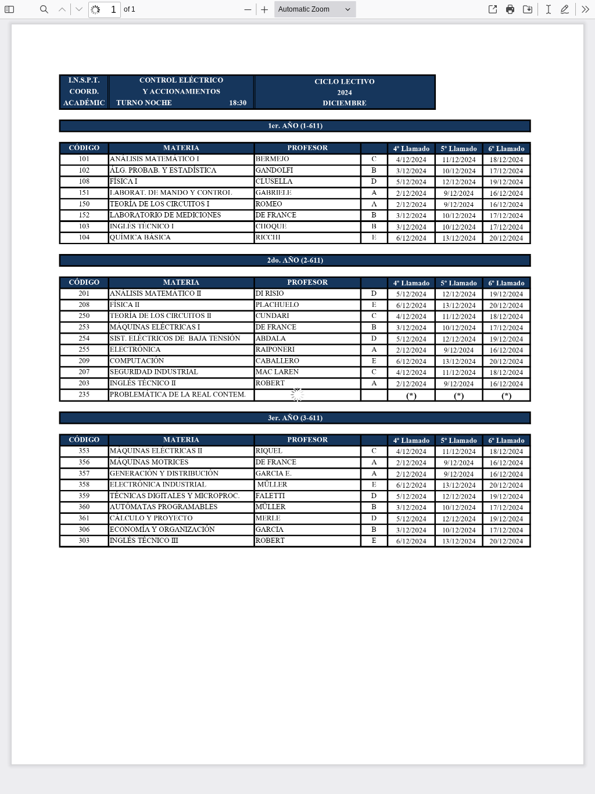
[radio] (548, 9)
